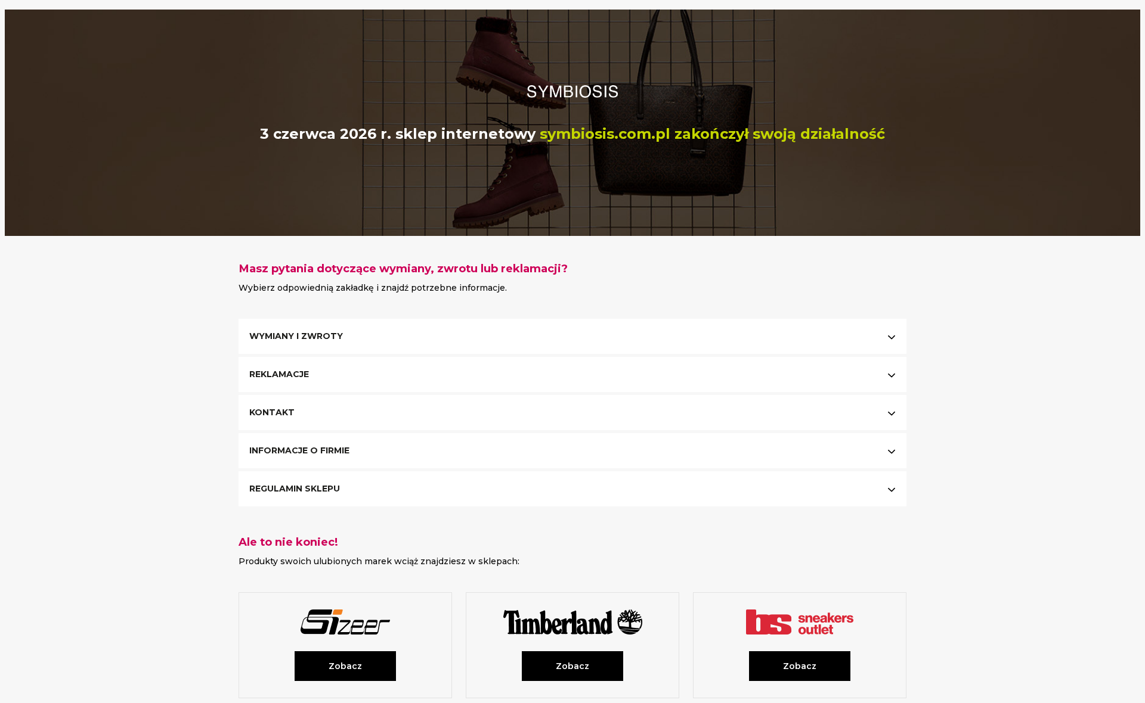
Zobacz (345, 666)
